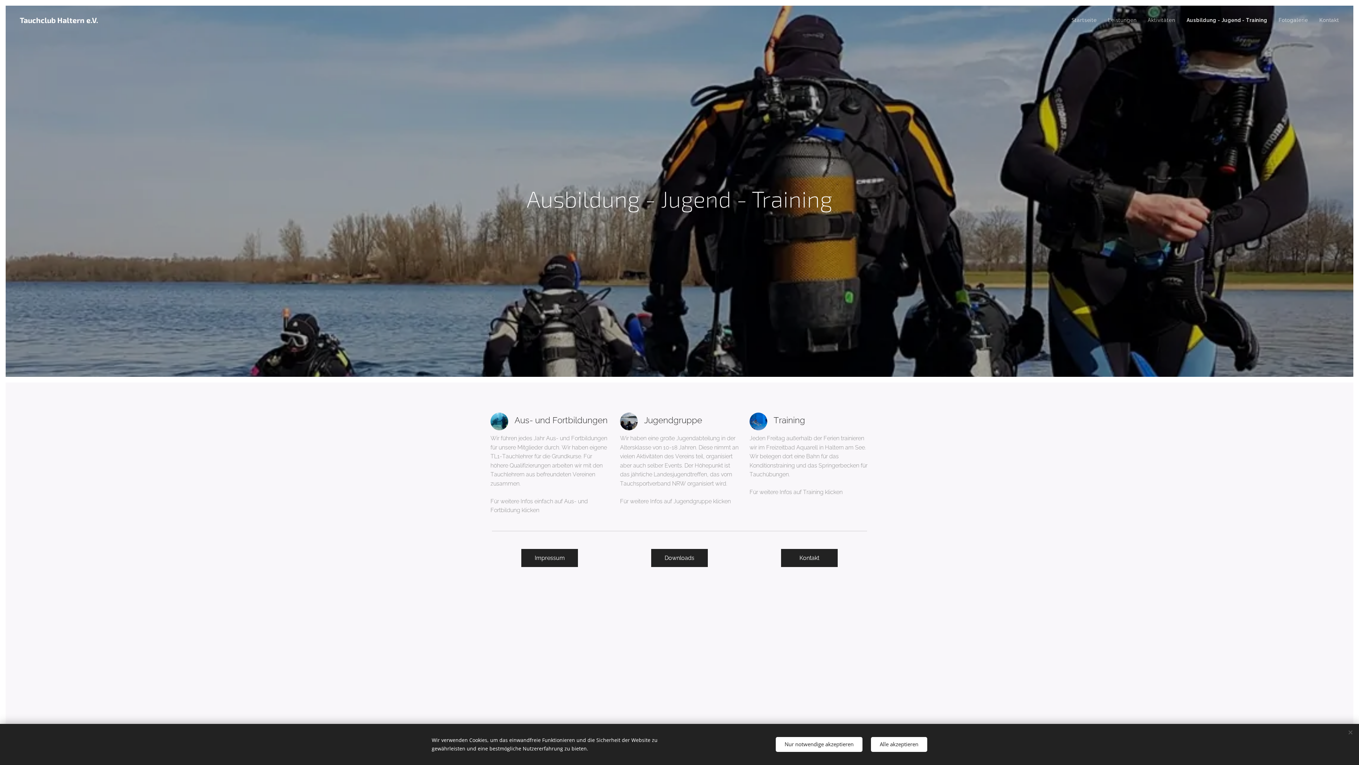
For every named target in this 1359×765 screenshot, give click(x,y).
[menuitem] (1086, 20)
